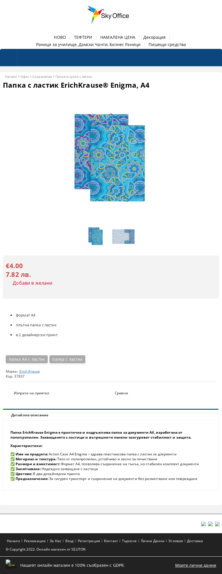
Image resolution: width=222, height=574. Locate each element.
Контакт (111, 540)
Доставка (195, 540)
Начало (11, 76)
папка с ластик (67, 359)
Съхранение (42, 76)
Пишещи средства (167, 44)
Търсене (129, 540)
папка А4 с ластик (27, 359)
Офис (25, 76)
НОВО (60, 37)
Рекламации (35, 540)
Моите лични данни (195, 565)
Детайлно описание (29, 415)
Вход (69, 540)
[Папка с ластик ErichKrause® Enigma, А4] (111, 217)
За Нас (55, 540)
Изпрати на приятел (31, 393)
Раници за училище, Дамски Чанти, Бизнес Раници (88, 44)
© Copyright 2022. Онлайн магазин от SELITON (46, 549)
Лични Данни (152, 540)
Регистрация (89, 540)
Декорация (154, 37)
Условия (176, 540)
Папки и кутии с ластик (74, 76)
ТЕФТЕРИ (83, 37)
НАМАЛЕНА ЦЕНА (117, 37)
